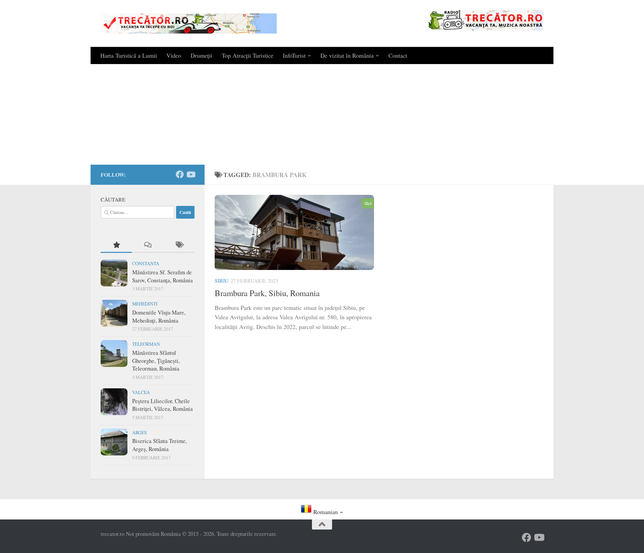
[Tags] (179, 245)
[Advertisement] (322, 114)
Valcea (141, 392)
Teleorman (146, 344)
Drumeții (201, 55)
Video (173, 55)
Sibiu (221, 280)
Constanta (145, 263)
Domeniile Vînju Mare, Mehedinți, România (158, 316)
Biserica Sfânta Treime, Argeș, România (159, 445)
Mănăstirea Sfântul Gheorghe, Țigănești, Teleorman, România (156, 360)
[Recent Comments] (147, 245)
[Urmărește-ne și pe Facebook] (180, 174)
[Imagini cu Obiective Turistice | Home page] (189, 23)
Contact (397, 55)
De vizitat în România (347, 55)
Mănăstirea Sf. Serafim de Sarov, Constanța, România (162, 276)
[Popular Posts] (116, 245)
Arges (139, 432)
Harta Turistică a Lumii (128, 55)
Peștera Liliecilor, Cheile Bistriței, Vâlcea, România (162, 405)
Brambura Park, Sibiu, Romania (267, 292)
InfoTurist (294, 55)
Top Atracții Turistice (247, 55)
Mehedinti (145, 303)
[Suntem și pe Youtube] (190, 174)
